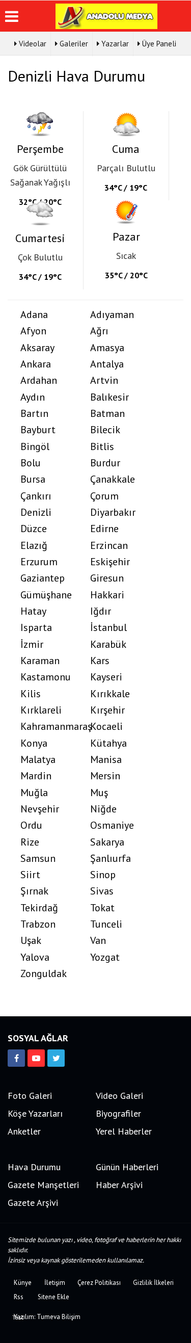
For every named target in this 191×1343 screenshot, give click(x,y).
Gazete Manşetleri (43, 1185)
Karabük (108, 644)
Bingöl (34, 446)
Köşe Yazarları (35, 1113)
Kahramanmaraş (48, 726)
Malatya (38, 759)
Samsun (38, 858)
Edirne (104, 528)
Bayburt (38, 430)
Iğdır (100, 611)
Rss (18, 1297)
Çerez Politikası (99, 1282)
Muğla (34, 792)
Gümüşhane (46, 595)
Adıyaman (112, 314)
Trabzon (38, 924)
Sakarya (107, 842)
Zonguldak (43, 973)
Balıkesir (109, 397)
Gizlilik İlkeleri (153, 1282)
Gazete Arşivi (33, 1202)
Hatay (33, 611)
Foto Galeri (30, 1095)
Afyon (33, 331)
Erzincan (109, 545)
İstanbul (108, 627)
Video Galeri (119, 1095)
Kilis (30, 694)
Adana (34, 314)
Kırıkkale (110, 694)
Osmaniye (112, 825)
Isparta (36, 627)
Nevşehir (39, 809)
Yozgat (105, 957)
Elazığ (33, 545)
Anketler (24, 1131)
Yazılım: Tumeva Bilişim (47, 1316)
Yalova (34, 957)
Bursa (32, 479)
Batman (107, 413)
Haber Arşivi (119, 1185)
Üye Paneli (158, 43)
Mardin (35, 776)
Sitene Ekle (53, 1297)
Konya (33, 743)
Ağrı (99, 331)
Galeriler (73, 43)
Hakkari (107, 595)
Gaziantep (42, 578)
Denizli (35, 512)
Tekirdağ (39, 908)
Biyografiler (118, 1113)
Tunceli (106, 924)
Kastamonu (45, 677)
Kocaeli (106, 726)
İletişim (54, 1282)
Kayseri (106, 677)
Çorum (104, 496)
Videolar (31, 43)
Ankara (35, 364)
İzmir (31, 644)
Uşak (30, 940)
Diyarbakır (112, 512)
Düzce (33, 528)
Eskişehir (110, 562)
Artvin (104, 380)
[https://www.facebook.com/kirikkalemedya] (16, 1058)
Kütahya (108, 743)
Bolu (30, 463)
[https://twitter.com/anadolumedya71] (56, 1058)
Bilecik (105, 430)
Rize (29, 842)
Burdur (105, 463)
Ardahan (38, 380)
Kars (100, 660)
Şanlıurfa (110, 858)
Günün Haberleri (127, 1167)
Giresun (107, 578)
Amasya (107, 348)
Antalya (107, 364)
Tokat (102, 908)
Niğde (103, 809)
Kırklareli (41, 710)
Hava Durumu (34, 1167)
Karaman (40, 660)
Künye (23, 1282)
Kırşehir (107, 710)
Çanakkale (112, 479)
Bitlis (102, 446)
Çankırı (35, 496)
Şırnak (34, 891)
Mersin (105, 776)
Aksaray (37, 348)
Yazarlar (114, 43)
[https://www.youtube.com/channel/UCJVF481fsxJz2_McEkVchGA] (36, 1058)
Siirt (30, 875)
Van (98, 940)
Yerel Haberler (124, 1131)
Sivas (102, 891)
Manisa (106, 759)
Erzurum (39, 562)
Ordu (31, 825)
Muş (99, 792)
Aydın (32, 397)
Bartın (34, 413)
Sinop (103, 875)
